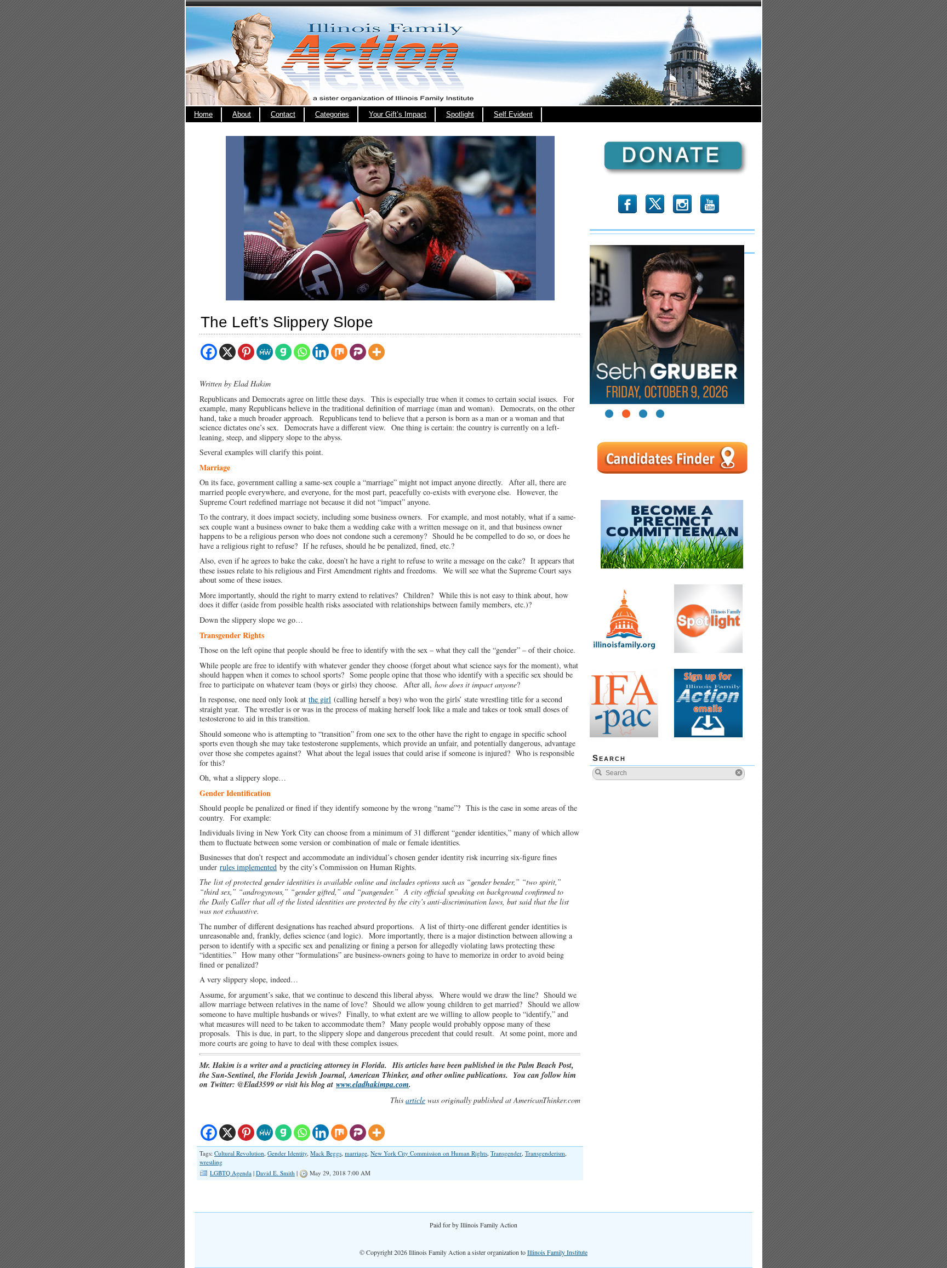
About (241, 114)
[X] (227, 352)
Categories (332, 114)
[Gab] (283, 352)
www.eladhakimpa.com (372, 1084)
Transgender (506, 1153)
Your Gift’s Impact (397, 114)
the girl (320, 699)
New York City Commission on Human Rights (428, 1153)
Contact (283, 114)
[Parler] (358, 352)
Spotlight (460, 114)
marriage (356, 1153)
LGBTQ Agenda (231, 1173)
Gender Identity (287, 1153)
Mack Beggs (325, 1153)
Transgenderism (545, 1153)
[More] (376, 352)
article (415, 1100)
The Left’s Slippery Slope (287, 322)
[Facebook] (209, 352)
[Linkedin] (320, 352)
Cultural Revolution (239, 1153)
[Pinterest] (246, 352)
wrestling (211, 1162)
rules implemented (248, 867)
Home (203, 114)
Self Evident (513, 114)
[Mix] (339, 352)
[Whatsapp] (302, 352)
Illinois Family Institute (557, 1252)
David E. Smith (275, 1173)
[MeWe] (264, 352)
